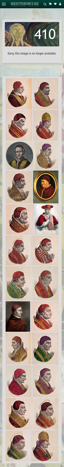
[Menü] (4, 4)
